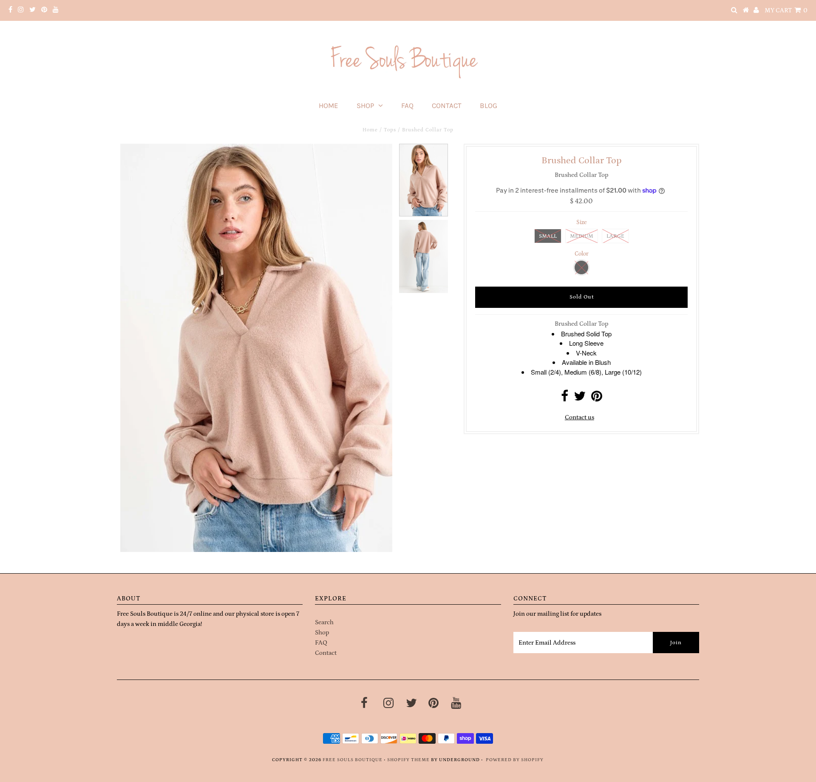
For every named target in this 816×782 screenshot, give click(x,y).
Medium (581, 236)
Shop (365, 105)
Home (328, 105)
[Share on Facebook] (564, 398)
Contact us (579, 417)
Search (324, 622)
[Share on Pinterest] (596, 398)
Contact (447, 105)
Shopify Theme (408, 759)
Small (548, 236)
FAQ (407, 105)
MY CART (786, 10)
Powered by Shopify (515, 759)
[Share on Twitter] (580, 398)
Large (615, 236)
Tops (390, 130)
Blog (488, 105)
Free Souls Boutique (352, 759)
